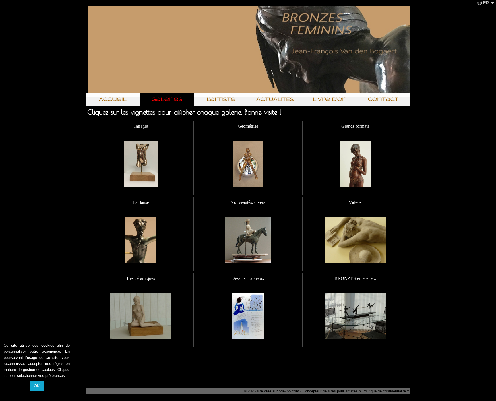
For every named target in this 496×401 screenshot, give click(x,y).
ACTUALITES (275, 99)
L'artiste (221, 99)
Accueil (113, 99)
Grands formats (355, 126)
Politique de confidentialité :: (385, 391)
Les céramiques (141, 278)
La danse (141, 202)
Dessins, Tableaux (247, 278)
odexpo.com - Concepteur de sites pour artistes (318, 391)
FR (486, 2)
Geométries (248, 126)
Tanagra (140, 126)
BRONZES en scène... (355, 278)
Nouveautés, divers (247, 202)
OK (37, 385)
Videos (355, 202)
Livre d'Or (329, 99)
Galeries (167, 99)
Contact (383, 99)
